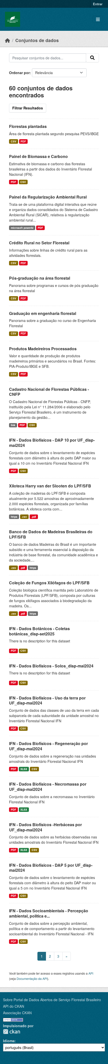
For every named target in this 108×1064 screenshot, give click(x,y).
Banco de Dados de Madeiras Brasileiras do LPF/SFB (50, 534)
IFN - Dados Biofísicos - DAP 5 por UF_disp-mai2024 (50, 867)
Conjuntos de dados (37, 40)
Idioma (9, 1040)
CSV (13, 141)
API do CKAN (13, 1006)
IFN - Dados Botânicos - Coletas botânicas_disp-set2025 (39, 631)
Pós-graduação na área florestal (39, 278)
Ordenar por (19, 72)
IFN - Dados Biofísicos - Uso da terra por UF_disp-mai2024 (47, 700)
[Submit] (92, 57)
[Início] (7, 40)
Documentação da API (32, 978)
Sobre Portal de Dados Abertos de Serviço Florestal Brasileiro (52, 999)
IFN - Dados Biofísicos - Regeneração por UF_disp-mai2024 (48, 746)
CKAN (11, 1031)
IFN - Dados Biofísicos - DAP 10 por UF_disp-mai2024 (52, 442)
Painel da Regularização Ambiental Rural (48, 197)
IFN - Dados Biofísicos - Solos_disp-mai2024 (51, 666)
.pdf (33, 516)
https (14, 516)
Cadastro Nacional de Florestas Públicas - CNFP (49, 391)
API (90, 973)
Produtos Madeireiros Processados (43, 348)
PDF (23, 141)
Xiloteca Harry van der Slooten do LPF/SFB (50, 486)
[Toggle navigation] (98, 19)
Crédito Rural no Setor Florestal (39, 243)
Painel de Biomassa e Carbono (38, 156)
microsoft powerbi (22, 228)
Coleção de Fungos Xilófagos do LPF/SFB (49, 583)
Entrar (97, 4)
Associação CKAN (17, 1012)
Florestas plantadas (28, 126)
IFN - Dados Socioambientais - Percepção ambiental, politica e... (48, 913)
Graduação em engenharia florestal (42, 313)
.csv (24, 516)
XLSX (23, 769)
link (13, 425)
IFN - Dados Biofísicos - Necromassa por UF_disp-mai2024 (47, 786)
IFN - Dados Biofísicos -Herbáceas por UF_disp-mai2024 (45, 827)
